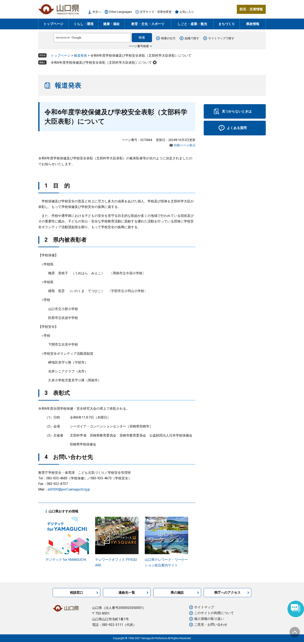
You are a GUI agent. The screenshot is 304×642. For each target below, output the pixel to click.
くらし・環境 (83, 24)
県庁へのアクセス (227, 592)
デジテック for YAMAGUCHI (65, 560)
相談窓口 (76, 592)
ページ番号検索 (139, 46)
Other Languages (120, 11)
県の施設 (177, 592)
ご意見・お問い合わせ (210, 624)
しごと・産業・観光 (192, 24)
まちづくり (226, 24)
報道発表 (80, 55)
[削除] (155, 62)
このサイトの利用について (214, 613)
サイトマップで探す (221, 38)
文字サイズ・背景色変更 (156, 11)
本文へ (96, 11)
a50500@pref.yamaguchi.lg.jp (69, 489)
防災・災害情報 (251, 9)
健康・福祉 (111, 24)
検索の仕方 (168, 38)
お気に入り (187, 11)
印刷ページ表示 (184, 145)
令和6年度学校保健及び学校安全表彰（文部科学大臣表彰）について (101, 62)
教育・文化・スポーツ (147, 24)
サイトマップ (204, 607)
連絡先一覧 (126, 592)
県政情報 (252, 24)
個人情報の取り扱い (209, 619)
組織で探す (192, 38)
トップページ (53, 24)
